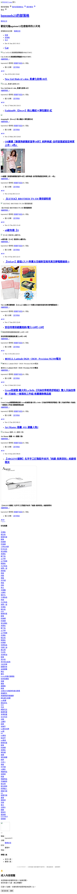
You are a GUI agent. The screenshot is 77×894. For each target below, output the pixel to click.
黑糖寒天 (4, 693)
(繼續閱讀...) (5, 59)
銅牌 (2, 724)
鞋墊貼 (3, 563)
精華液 (3, 800)
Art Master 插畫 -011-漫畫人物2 (21, 427)
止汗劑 (3, 559)
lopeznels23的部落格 (15, 15)
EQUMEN (4, 816)
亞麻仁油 (4, 647)
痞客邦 (16, 63)
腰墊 (2, 683)
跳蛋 (2, 776)
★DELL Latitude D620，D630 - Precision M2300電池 (33, 358)
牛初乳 (3, 652)
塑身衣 (3, 812)
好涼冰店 (4, 549)
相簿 (6, 35)
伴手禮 (3, 580)
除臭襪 (3, 542)
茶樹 (2, 802)
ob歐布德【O (12, 230)
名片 (6, 40)
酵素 (2, 657)
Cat (7, 47)
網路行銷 (4, 791)
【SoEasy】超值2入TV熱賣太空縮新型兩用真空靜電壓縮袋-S (37, 261)
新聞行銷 (4, 795)
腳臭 (2, 539)
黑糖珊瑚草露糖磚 (7, 696)
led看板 (3, 740)
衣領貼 (3, 532)
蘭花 (2, 674)
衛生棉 (3, 784)
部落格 (7, 37)
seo (2, 793)
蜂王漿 (3, 650)
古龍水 (3, 807)
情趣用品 (4, 772)
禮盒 (2, 578)
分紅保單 (4, 664)
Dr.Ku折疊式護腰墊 (7, 676)
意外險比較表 (5, 662)
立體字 (3, 722)
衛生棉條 (4, 786)
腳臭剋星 (4, 537)
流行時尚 (16, 67)
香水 (2, 805)
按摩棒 (3, 774)
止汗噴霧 (4, 561)
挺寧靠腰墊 (5, 679)
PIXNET (23, 867)
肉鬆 (2, 575)
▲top (2, 71)
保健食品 (4, 645)
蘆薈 (2, 798)
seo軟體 (3, 700)
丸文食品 (4, 566)
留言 (20, 63)
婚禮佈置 (4, 712)
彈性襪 (3, 752)
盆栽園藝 (4, 669)
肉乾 (2, 585)
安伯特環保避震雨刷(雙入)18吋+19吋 (24, 327)
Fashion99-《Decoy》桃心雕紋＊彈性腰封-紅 (28, 110)
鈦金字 (3, 738)
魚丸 (2, 588)
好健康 (3, 642)
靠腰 (2, 681)
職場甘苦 (17, 31)
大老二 (3, 762)
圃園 (2, 810)
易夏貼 (3, 554)
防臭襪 (3, 544)
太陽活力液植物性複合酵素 (10, 691)
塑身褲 (3, 814)
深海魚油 (4, 655)
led (2, 733)
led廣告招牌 (5, 729)
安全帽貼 (4, 551)
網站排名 (4, 703)
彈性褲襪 (4, 757)
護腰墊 (3, 686)
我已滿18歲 (5, 891)
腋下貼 (3, 556)
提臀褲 (3, 819)
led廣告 (3, 735)
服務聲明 (57, 867)
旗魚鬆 (3, 571)
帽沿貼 (3, 534)
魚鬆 (2, 573)
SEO (2, 705)
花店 (2, 707)
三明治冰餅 (5, 546)
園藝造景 (4, 667)
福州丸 (3, 595)
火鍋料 (3, 592)
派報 (2, 719)
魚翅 (2, 600)
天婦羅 (3, 590)
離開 (11, 891)
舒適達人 (4, 788)
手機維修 (4, 781)
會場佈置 (4, 714)
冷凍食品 (4, 597)
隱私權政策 (50, 867)
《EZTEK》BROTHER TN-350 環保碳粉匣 (28, 198)
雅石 (2, 671)
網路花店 (4, 709)
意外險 (3, 659)
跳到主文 (4, 21)
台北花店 (4, 717)
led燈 (2, 731)
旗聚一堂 (4, 568)
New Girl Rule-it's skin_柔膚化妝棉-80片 (26, 79)
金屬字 (3, 726)
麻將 (2, 760)
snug (2, 611)
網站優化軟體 (5, 698)
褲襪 (2, 755)
